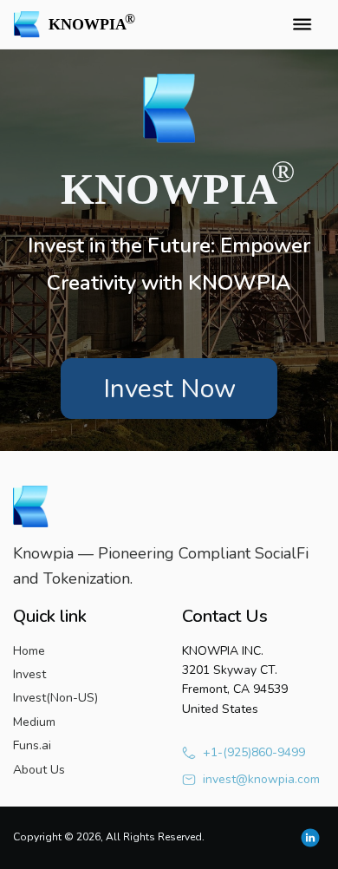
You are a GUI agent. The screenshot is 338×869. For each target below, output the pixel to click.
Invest (29, 674)
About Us (39, 769)
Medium (34, 722)
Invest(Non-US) (55, 697)
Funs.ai (32, 745)
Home (29, 651)
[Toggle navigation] (301, 24)
